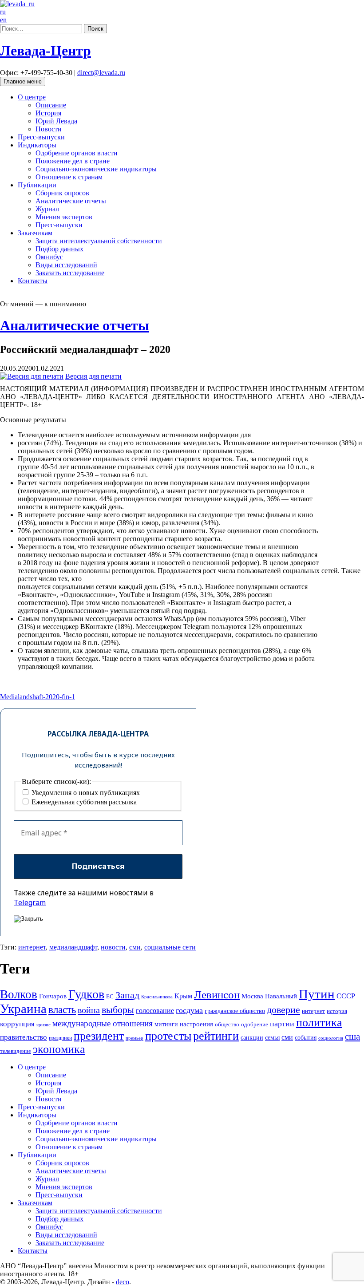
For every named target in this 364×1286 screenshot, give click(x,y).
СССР (345, 996)
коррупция (17, 1024)
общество (227, 1024)
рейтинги (216, 1035)
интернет (32, 947)
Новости (49, 129)
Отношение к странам (69, 177)
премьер (134, 1038)
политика (319, 1022)
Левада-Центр (45, 51)
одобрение (254, 1024)
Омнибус (49, 257)
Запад (127, 995)
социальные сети (170, 947)
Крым (183, 996)
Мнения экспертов (64, 217)
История (48, 113)
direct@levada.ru (101, 72)
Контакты (32, 281)
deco (122, 1282)
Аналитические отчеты (71, 201)
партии (282, 1023)
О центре (32, 97)
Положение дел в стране (73, 161)
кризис (43, 1024)
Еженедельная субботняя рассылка (83, 802)
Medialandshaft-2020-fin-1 (37, 696)
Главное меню (23, 81)
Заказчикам (35, 233)
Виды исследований (66, 265)
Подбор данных (59, 249)
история (337, 1011)
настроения (196, 1024)
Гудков (86, 994)
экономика (59, 1049)
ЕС (110, 996)
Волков (18, 994)
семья (272, 1037)
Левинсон (217, 995)
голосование (155, 1010)
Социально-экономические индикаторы (96, 169)
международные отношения (102, 1023)
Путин (317, 994)
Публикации (37, 185)
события (306, 1037)
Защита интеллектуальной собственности (99, 241)
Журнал (47, 209)
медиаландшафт (73, 947)
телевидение (15, 1051)
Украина (23, 1008)
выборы (118, 1009)
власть (62, 1009)
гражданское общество (235, 1011)
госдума (189, 1010)
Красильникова (157, 996)
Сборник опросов (62, 193)
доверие (283, 1009)
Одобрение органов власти (77, 153)
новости (113, 947)
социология (330, 1038)
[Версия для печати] (31, 376)
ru (3, 12)
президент (99, 1035)
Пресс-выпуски (41, 137)
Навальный (281, 996)
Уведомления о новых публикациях (85, 792)
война (89, 1010)
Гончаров (53, 996)
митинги (166, 1024)
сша (352, 1036)
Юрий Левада (56, 121)
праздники (60, 1038)
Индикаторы (37, 145)
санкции (252, 1037)
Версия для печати (93, 376)
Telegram (30, 902)
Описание (51, 105)
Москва (252, 996)
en (3, 20)
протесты (168, 1035)
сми (135, 947)
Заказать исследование (70, 273)
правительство (23, 1037)
